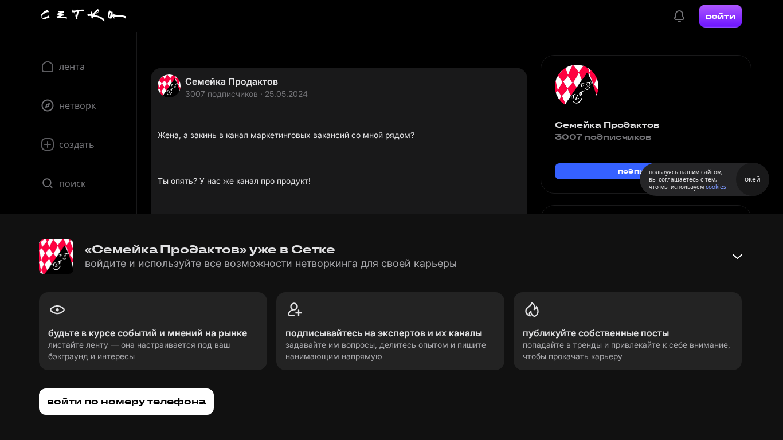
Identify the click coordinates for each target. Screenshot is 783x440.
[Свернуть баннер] (737, 257)
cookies (716, 187)
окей (753, 179)
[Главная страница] (84, 16)
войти (720, 16)
